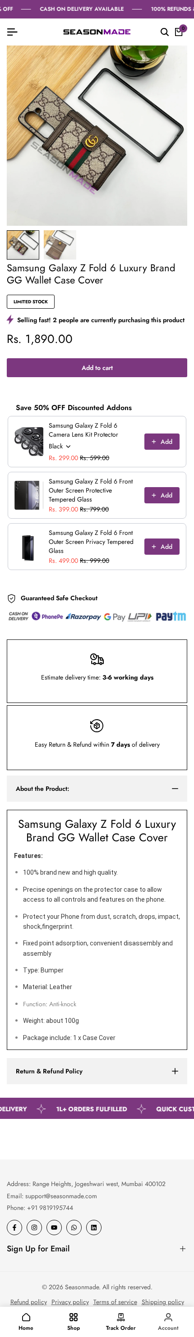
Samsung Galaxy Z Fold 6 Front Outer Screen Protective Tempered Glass (91, 490)
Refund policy (28, 1301)
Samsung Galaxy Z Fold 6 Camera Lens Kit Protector (83, 430)
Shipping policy (163, 1301)
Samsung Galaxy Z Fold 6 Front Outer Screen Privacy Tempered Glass (91, 541)
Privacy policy (70, 1301)
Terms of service (115, 1301)
